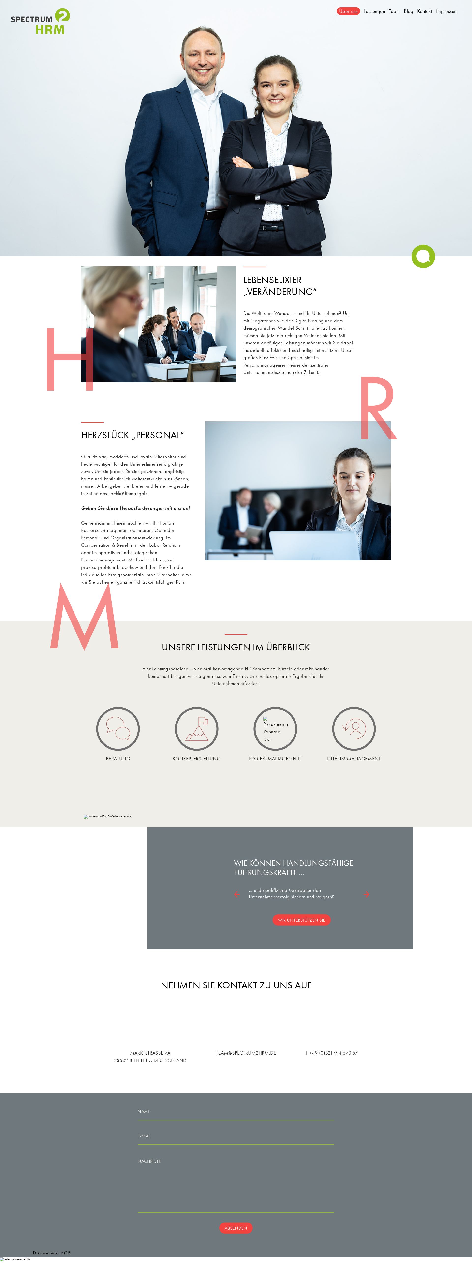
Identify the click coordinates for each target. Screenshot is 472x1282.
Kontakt (424, 11)
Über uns (348, 11)
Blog (408, 11)
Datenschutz (45, 1253)
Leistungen (374, 11)
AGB (66, 1253)
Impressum (447, 11)
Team (394, 11)
